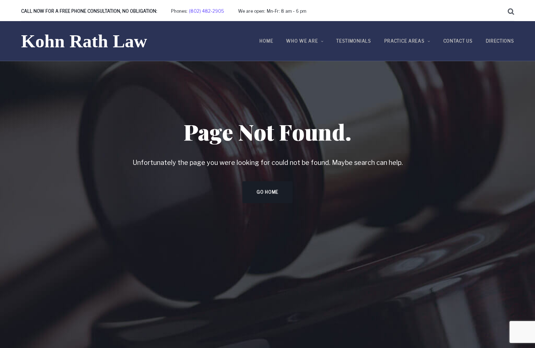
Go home (267, 192)
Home (266, 41)
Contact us (458, 41)
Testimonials (353, 41)
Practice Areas (404, 41)
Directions (500, 41)
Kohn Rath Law (84, 41)
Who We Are (302, 41)
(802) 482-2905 (206, 11)
